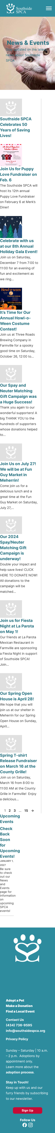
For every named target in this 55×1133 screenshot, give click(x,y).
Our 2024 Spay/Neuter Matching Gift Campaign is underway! (13, 547)
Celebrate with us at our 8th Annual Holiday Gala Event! (19, 246)
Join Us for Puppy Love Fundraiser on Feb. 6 (18, 174)
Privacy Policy (17, 1039)
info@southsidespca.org (25, 1031)
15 (26, 810)
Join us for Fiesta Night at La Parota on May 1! (17, 626)
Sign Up (27, 1110)
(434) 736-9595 (19, 1025)
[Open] (49, 8)
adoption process (20, 1072)
